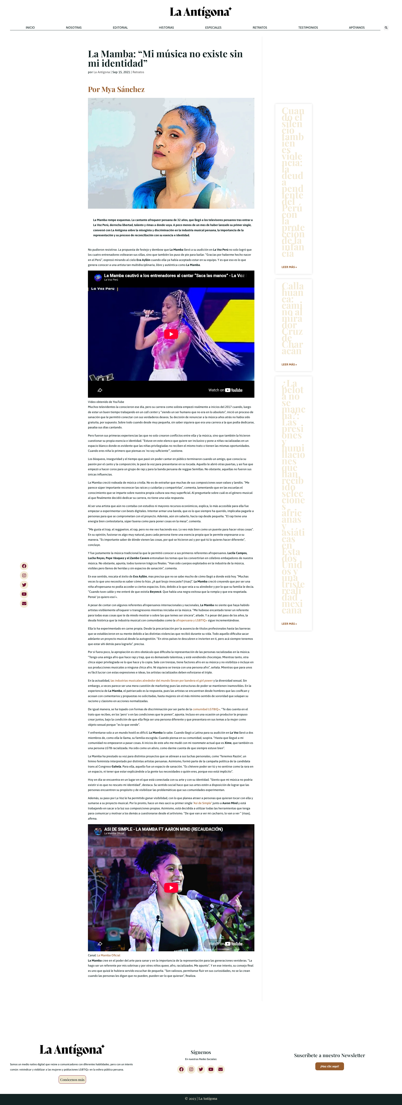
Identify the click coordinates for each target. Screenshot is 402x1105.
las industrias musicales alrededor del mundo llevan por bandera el (161, 680)
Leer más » (289, 267)
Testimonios (308, 27)
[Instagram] (24, 575)
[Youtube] (24, 594)
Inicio (30, 27)
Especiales (213, 27)
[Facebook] (24, 566)
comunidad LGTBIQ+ (206, 709)
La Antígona (102, 72)
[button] (386, 28)
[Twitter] (24, 585)
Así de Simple (202, 803)
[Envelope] (24, 603)
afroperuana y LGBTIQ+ (191, 620)
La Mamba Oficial (108, 955)
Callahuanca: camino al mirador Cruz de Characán (293, 317)
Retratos (260, 27)
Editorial (120, 27)
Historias (166, 27)
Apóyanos (357, 27)
